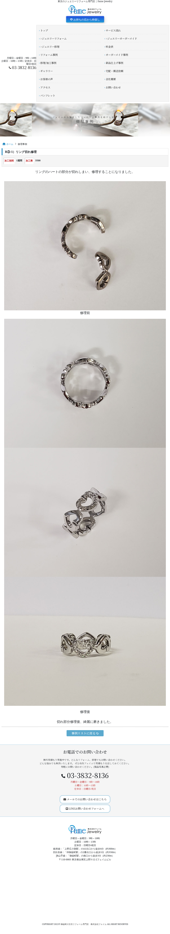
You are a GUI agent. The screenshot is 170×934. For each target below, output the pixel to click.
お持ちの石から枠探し (86, 19)
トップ (44, 30)
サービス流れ (113, 30)
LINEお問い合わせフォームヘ (86, 808)
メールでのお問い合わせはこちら (86, 799)
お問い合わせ (113, 87)
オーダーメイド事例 (117, 54)
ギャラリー (46, 71)
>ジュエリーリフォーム (53, 38)
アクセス (45, 87)
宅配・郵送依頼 (114, 71)
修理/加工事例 (48, 63)
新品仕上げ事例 (114, 63)
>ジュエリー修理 (49, 46)
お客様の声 (46, 79)
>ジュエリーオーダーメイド (121, 38)
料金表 (109, 46)
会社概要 (111, 79)
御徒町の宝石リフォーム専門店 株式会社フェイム (84, 924)
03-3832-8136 (24, 67)
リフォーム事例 (49, 54)
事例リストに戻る (84, 733)
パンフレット (47, 95)
